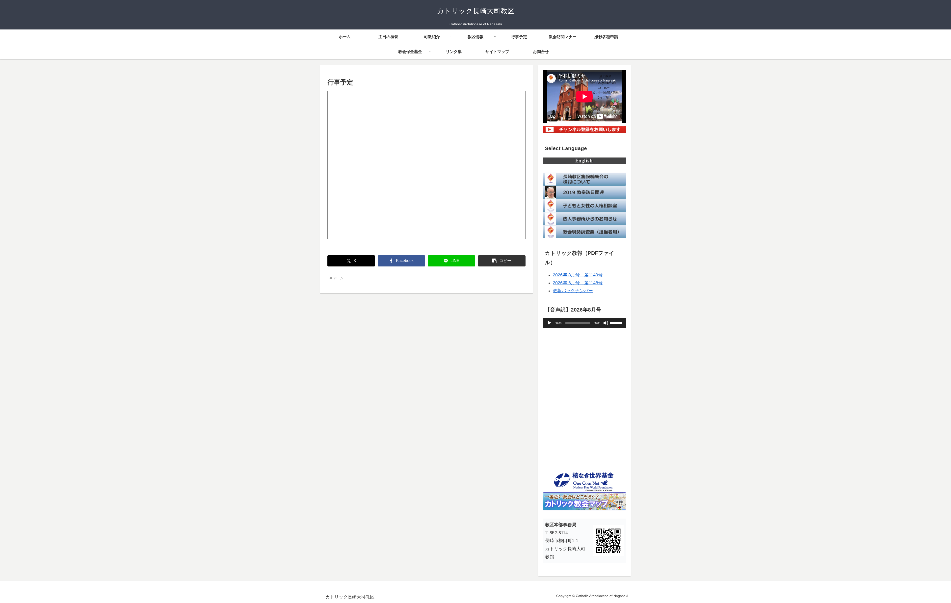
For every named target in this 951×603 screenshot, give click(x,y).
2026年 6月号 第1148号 (578, 282)
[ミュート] (605, 322)
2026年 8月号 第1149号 (578, 274)
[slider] (617, 322)
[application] (584, 323)
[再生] (549, 322)
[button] (502, 260)
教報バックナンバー (573, 290)
